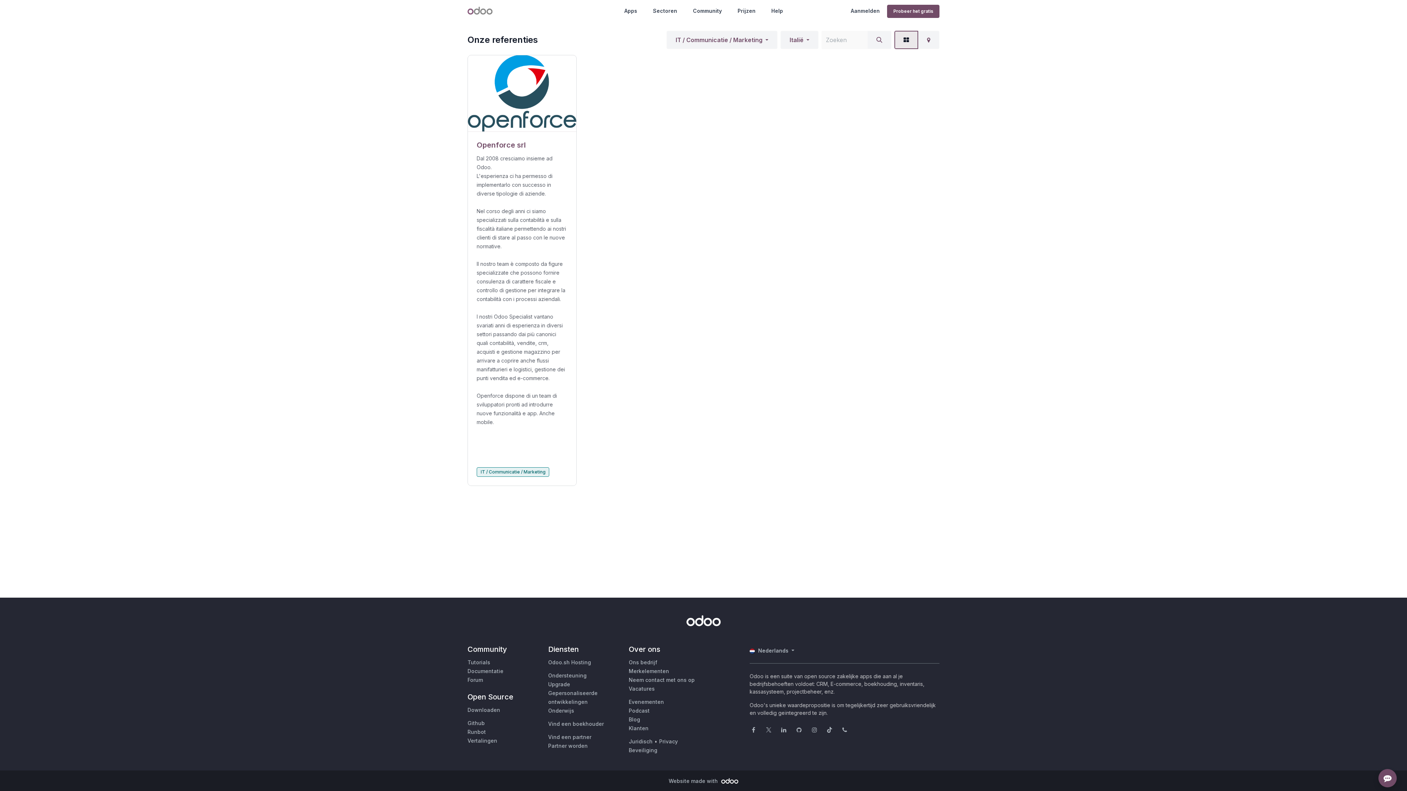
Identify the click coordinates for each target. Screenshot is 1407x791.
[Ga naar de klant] (522, 93)
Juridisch (641, 741)
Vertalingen (482, 741)
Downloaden (484, 710)
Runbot (477, 732)
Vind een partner (569, 737)
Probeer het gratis (913, 11)
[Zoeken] (879, 40)
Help (777, 11)
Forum (475, 680)
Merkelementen (649, 671)
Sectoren (665, 11)
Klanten (639, 728)
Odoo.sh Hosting (569, 662)
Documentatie (485, 671)
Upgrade (559, 684)
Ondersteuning (567, 675)
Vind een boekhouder (576, 724)
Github (476, 723)
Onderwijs (561, 711)
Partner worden (568, 746)
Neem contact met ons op (662, 680)
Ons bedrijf (643, 662)
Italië (797, 40)
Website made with (694, 781)
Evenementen (646, 702)
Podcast (639, 711)
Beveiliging (643, 750)
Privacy (668, 741)
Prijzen (747, 11)
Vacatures (642, 689)
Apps (630, 11)
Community (707, 11)
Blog (634, 719)
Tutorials (479, 662)
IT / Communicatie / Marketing (719, 40)
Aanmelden (865, 11)
